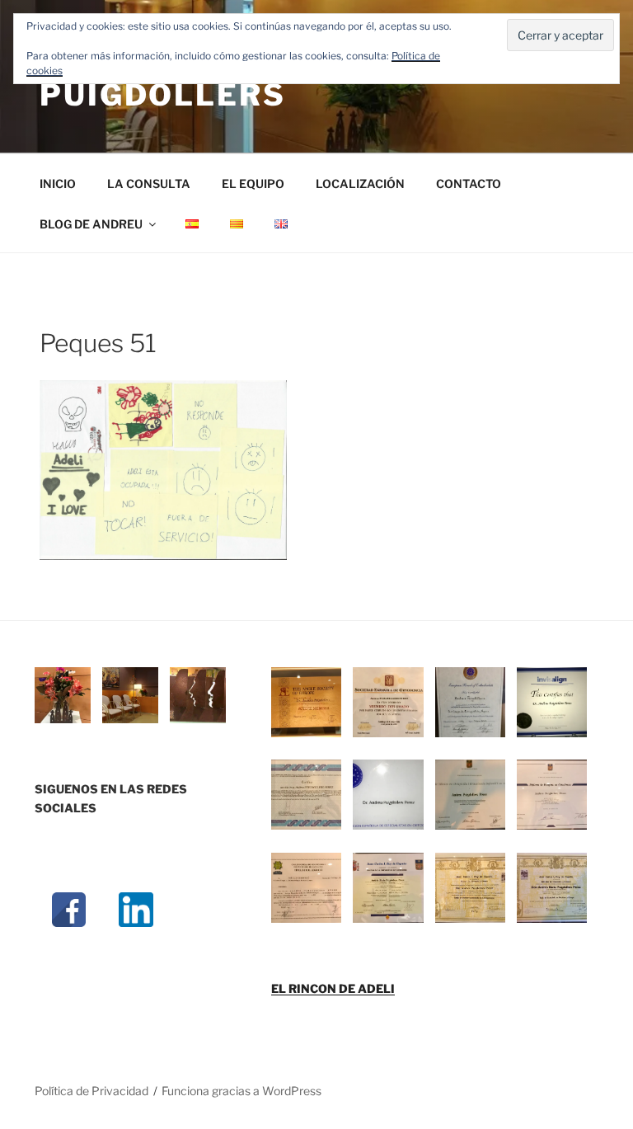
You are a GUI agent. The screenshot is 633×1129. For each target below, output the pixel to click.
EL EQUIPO (253, 183)
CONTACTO (468, 183)
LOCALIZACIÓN (360, 183)
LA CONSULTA (148, 183)
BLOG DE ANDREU (91, 224)
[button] (68, 697)
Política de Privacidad (91, 1091)
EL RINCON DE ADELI (333, 988)
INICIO (58, 183)
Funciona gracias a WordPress (241, 1091)
